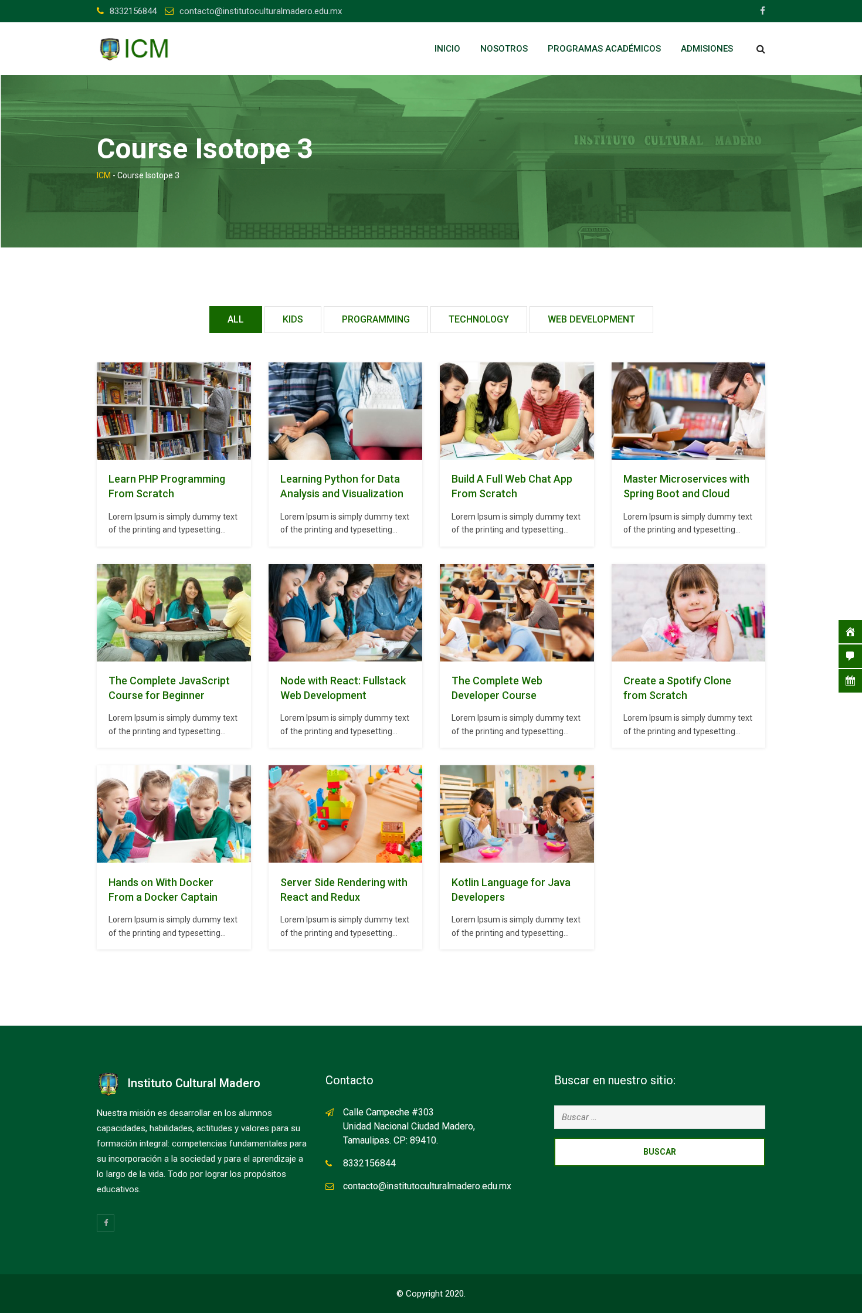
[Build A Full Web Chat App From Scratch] (516, 411)
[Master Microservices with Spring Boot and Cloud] (688, 411)
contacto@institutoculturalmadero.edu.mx (260, 11)
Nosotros (504, 48)
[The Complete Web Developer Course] (516, 612)
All (236, 319)
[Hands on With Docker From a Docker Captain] (173, 814)
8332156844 (133, 11)
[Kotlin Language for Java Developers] (516, 814)
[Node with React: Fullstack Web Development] (345, 612)
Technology (479, 319)
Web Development (591, 319)
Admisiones (707, 48)
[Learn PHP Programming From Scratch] (173, 411)
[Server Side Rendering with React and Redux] (345, 814)
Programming (376, 319)
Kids (293, 319)
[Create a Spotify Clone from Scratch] (688, 612)
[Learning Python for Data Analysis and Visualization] (345, 411)
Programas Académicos (604, 48)
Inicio (447, 48)
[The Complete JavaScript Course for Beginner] (173, 612)
